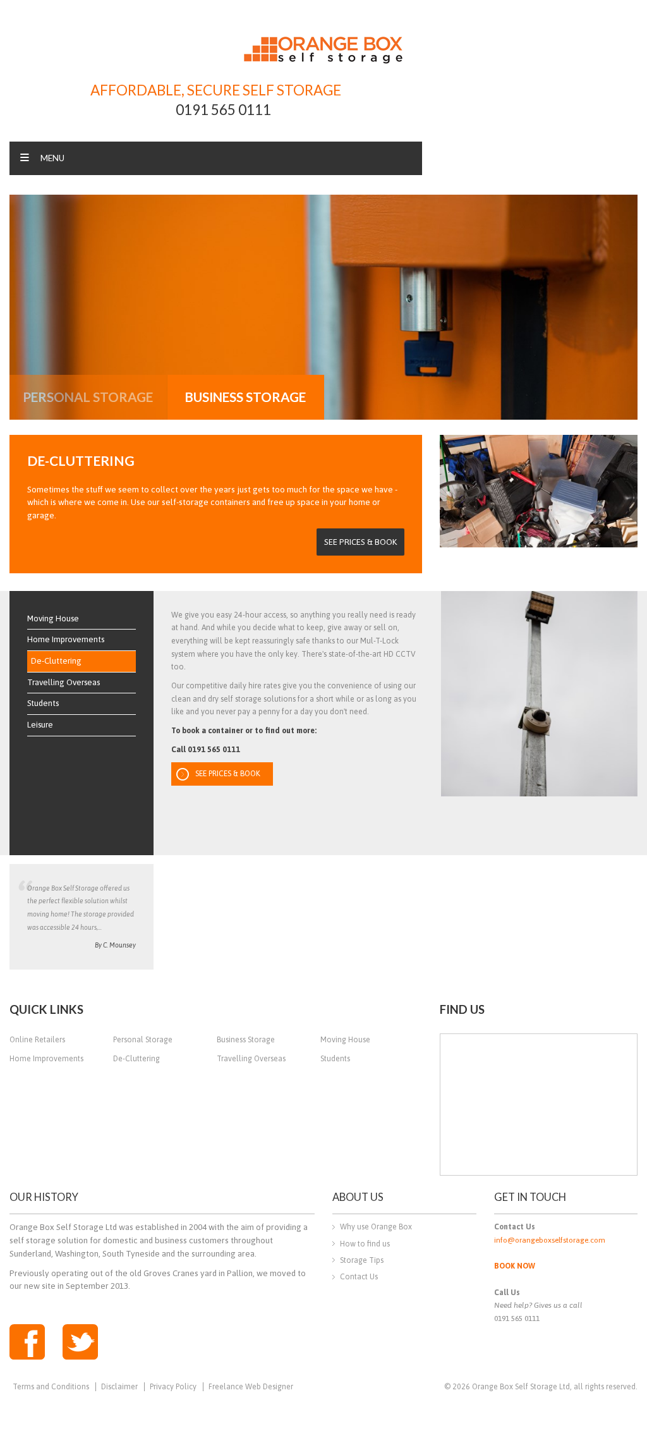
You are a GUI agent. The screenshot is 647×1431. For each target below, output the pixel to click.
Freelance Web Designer (251, 1386)
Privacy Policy (173, 1386)
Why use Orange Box (376, 1226)
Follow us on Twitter (80, 1342)
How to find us (365, 1243)
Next (625, 304)
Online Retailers (37, 1039)
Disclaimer (119, 1386)
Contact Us (359, 1276)
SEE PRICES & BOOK (360, 542)
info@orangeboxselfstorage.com (549, 1240)
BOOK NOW (514, 1266)
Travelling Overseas (63, 682)
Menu (52, 158)
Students (43, 703)
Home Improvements (65, 639)
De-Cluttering (56, 661)
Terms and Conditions (51, 1386)
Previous (22, 304)
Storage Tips (362, 1260)
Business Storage (246, 1039)
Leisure (40, 724)
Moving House (53, 618)
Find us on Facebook (27, 1342)
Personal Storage (142, 1039)
